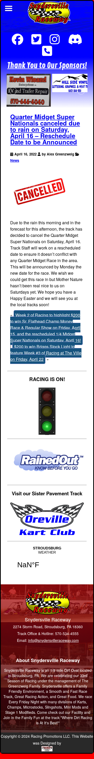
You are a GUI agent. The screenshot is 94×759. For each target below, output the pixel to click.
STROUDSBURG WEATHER (47, 561)
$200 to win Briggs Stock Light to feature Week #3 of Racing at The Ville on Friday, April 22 (45, 353)
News (14, 160)
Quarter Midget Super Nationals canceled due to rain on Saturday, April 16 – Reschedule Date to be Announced (45, 129)
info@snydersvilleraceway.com (53, 640)
